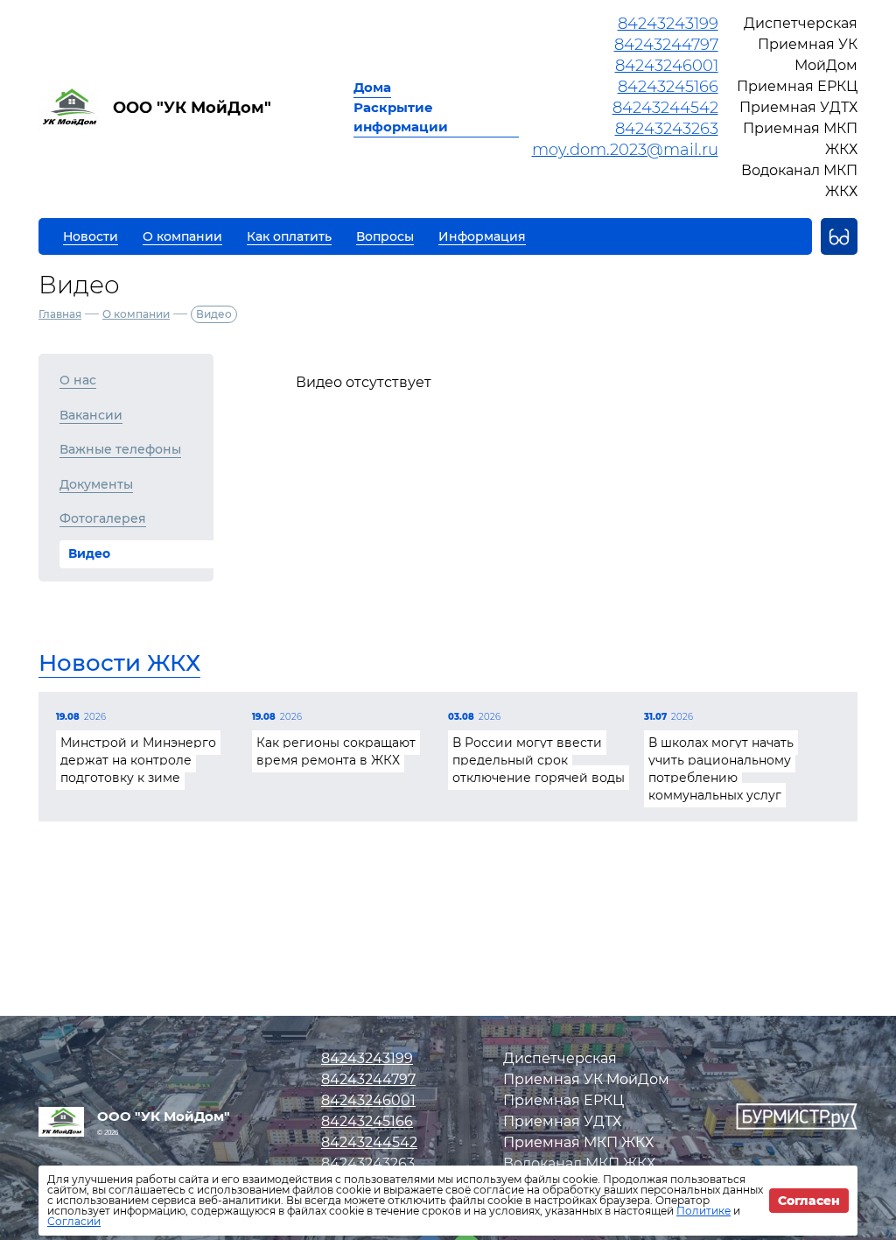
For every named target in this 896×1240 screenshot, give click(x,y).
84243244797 (666, 44)
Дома (372, 87)
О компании (136, 314)
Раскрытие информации (401, 117)
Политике (703, 1210)
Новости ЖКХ (119, 663)
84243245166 (668, 86)
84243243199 (668, 23)
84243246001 (666, 65)
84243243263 (666, 128)
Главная (59, 314)
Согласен (809, 1200)
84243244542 (665, 107)
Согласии (74, 1221)
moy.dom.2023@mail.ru (625, 149)
